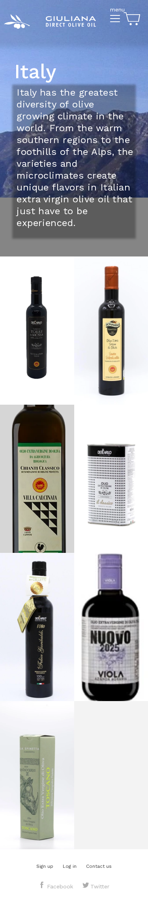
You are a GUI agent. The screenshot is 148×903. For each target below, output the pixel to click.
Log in (70, 866)
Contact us (99, 866)
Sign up (44, 866)
